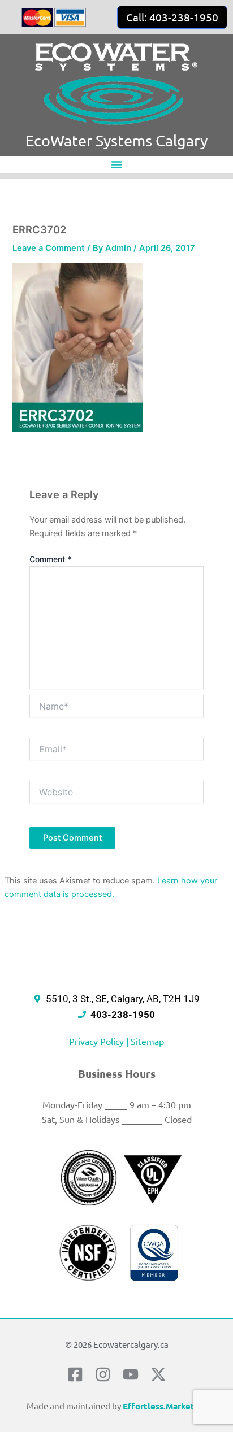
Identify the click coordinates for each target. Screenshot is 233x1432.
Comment (50, 559)
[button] (116, 164)
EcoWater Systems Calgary (116, 140)
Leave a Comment (48, 248)
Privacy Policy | (100, 1041)
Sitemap (147, 1041)
